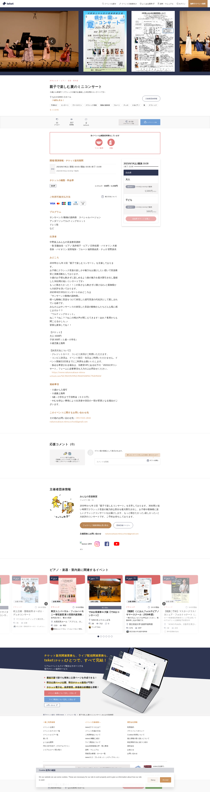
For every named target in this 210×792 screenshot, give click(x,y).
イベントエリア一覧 (50, 735)
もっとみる (54, 110)
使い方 (45, 738)
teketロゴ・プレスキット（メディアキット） (102, 757)
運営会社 (130, 746)
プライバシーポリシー (135, 731)
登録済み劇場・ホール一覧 (95, 753)
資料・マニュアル (92, 750)
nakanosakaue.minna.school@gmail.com (69, 421)
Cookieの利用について (135, 735)
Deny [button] (153, 780)
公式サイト (86, 545)
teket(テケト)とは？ (93, 727)
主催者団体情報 (151, 99)
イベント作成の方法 (93, 731)
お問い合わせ (132, 753)
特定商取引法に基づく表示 (137, 742)
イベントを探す (49, 727)
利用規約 (130, 727)
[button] (98, 636)
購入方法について (111, 196)
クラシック (54, 80)
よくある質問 (48, 742)
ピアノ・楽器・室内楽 (69, 80)
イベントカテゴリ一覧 (51, 731)
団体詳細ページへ (123, 525)
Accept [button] (166, 780)
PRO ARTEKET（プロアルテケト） (56, 746)
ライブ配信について (93, 742)
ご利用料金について (93, 735)
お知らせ (130, 750)
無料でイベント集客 (198, 4)
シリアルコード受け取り (52, 750)
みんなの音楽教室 (88, 496)
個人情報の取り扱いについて (138, 738)
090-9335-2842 (83, 418)
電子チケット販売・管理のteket (53, 715)
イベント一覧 (71, 715)
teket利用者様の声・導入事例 (96, 746)
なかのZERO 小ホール (76, 788)
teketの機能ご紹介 (92, 738)
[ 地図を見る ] (58, 100)
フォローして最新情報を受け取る (95, 525)
